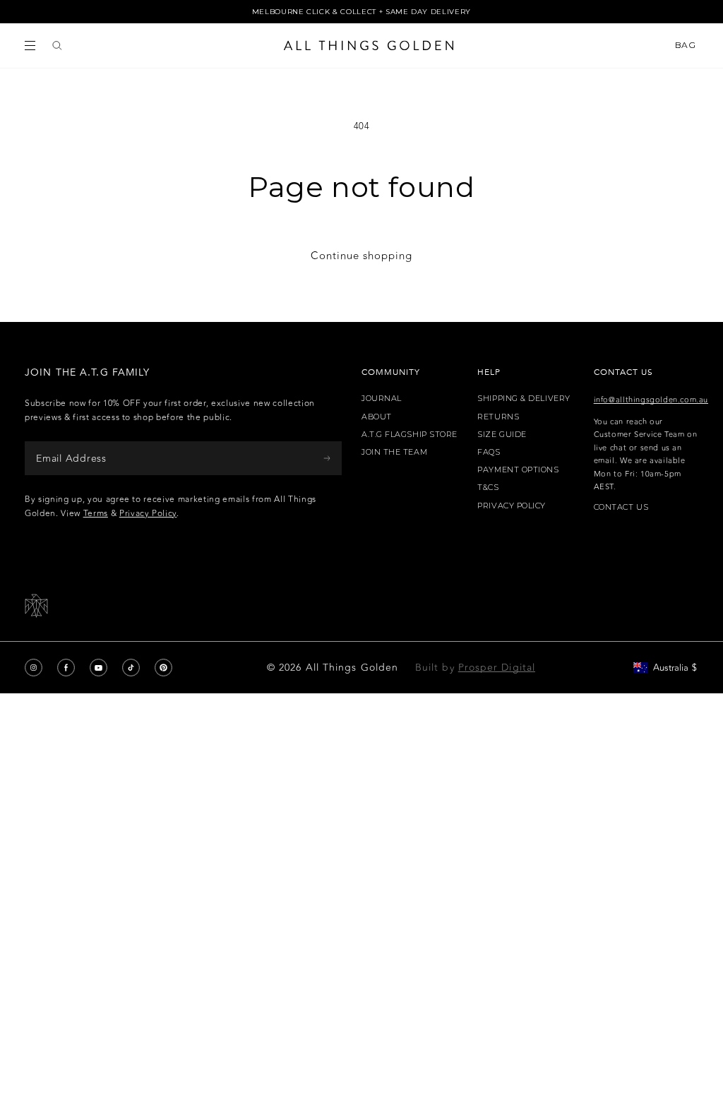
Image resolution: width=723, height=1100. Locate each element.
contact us (621, 507)
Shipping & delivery (523, 398)
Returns (498, 417)
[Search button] (57, 45)
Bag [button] (686, 45)
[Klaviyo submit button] (326, 458)
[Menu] (30, 45)
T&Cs (487, 487)
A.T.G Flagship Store (410, 434)
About (377, 417)
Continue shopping (361, 256)
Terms (95, 513)
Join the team (394, 452)
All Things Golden (352, 667)
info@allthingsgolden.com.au (651, 400)
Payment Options (517, 469)
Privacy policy (511, 505)
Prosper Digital (496, 667)
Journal (382, 398)
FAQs (488, 452)
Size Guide (502, 434)
